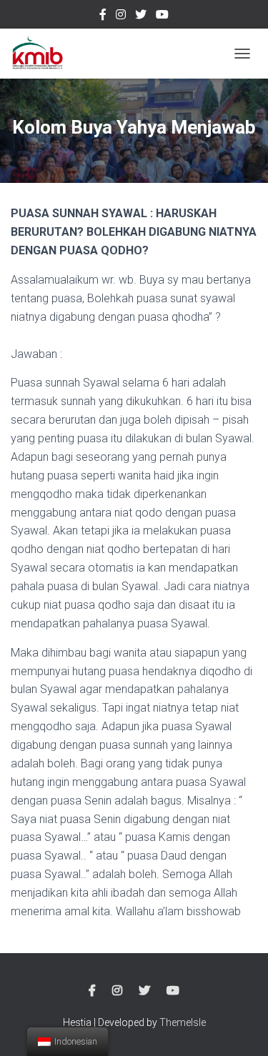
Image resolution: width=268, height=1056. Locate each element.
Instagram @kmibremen (121, 16)
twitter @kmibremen (141, 16)
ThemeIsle (182, 1022)
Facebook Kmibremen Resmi (102, 16)
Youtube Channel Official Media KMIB (162, 16)
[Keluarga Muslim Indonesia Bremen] (43, 53)
